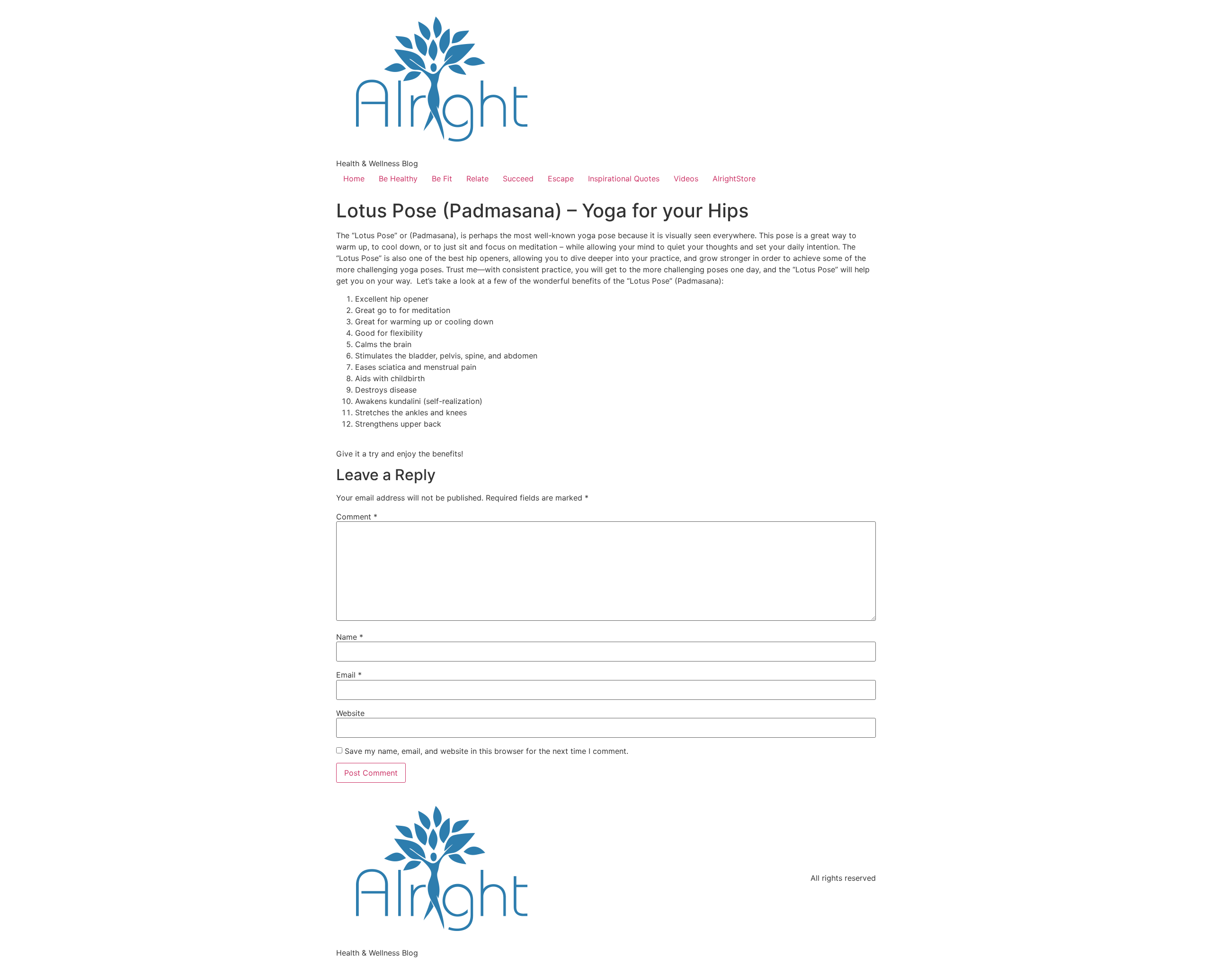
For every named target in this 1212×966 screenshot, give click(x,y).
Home (354, 178)
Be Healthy (398, 178)
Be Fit (442, 178)
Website (350, 713)
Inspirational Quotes (623, 178)
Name (349, 637)
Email (349, 675)
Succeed (518, 178)
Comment (356, 516)
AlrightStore (734, 178)
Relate (477, 178)
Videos (686, 178)
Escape (561, 178)
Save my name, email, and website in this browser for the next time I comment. (486, 751)
